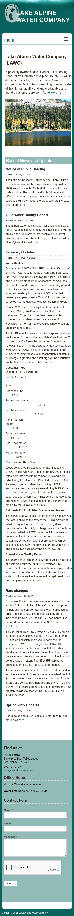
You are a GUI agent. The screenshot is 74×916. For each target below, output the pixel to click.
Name (8, 809)
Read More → (52, 92)
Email (8, 823)
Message (10, 836)
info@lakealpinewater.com (19, 770)
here (22, 204)
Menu (9, 39)
